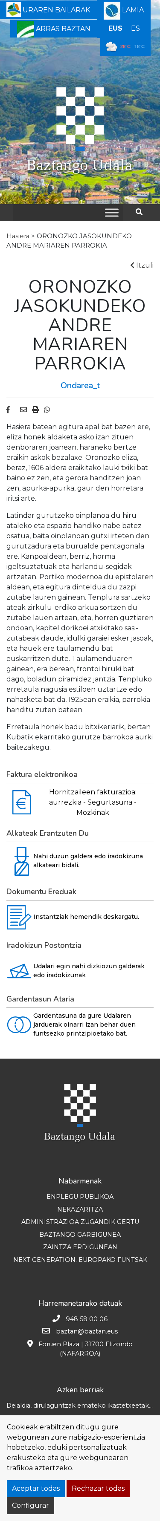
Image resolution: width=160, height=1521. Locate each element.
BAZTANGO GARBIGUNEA (80, 1234)
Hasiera (17, 236)
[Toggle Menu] (112, 212)
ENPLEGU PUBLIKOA (80, 1197)
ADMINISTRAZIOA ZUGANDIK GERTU (80, 1222)
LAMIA (132, 10)
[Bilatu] (142, 212)
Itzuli (144, 265)
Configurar (30, 1505)
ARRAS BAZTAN (62, 29)
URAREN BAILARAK (55, 10)
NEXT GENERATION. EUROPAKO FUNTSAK (80, 1260)
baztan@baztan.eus (87, 1331)
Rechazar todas (98, 1488)
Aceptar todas (36, 1488)
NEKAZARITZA (80, 1209)
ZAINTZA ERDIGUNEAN (80, 1247)
